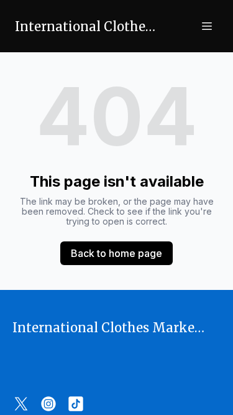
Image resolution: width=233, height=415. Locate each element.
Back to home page (116, 253)
